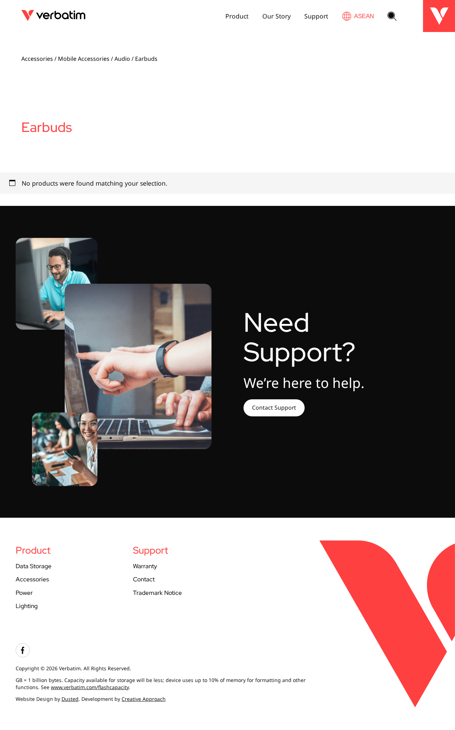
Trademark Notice (157, 592)
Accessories (37, 59)
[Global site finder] (358, 16)
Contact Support (274, 407)
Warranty (145, 566)
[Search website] (392, 17)
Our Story (276, 16)
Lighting (27, 606)
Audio (122, 59)
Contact (144, 579)
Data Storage (34, 566)
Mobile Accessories (83, 59)
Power (24, 592)
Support (316, 16)
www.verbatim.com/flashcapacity (90, 687)
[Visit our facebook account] (23, 655)
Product (236, 16)
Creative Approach (144, 699)
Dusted (70, 699)
